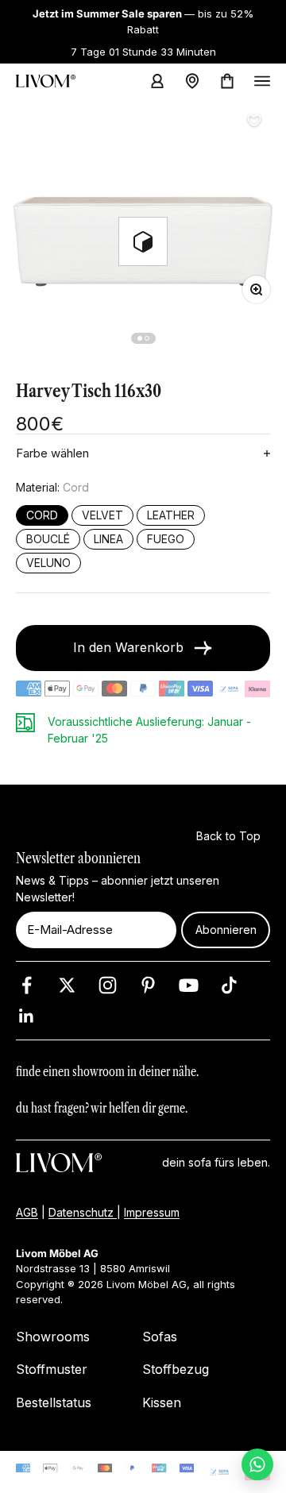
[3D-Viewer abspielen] (143, 241)
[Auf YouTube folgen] (188, 985)
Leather (171, 515)
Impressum (152, 1212)
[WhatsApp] (257, 1464)
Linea (108, 539)
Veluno (48, 563)
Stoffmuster (51, 1369)
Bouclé (48, 539)
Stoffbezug (175, 1369)
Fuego (165, 539)
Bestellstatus (53, 1402)
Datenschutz (82, 1212)
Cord (42, 515)
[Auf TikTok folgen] (229, 985)
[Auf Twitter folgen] (67, 985)
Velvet (102, 515)
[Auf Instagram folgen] (107, 985)
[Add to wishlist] (254, 121)
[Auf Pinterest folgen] (148, 985)
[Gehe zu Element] (139, 338)
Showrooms (53, 1336)
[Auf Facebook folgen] (26, 985)
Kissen (161, 1402)
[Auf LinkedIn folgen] (26, 1016)
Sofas (159, 1336)
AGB (27, 1212)
